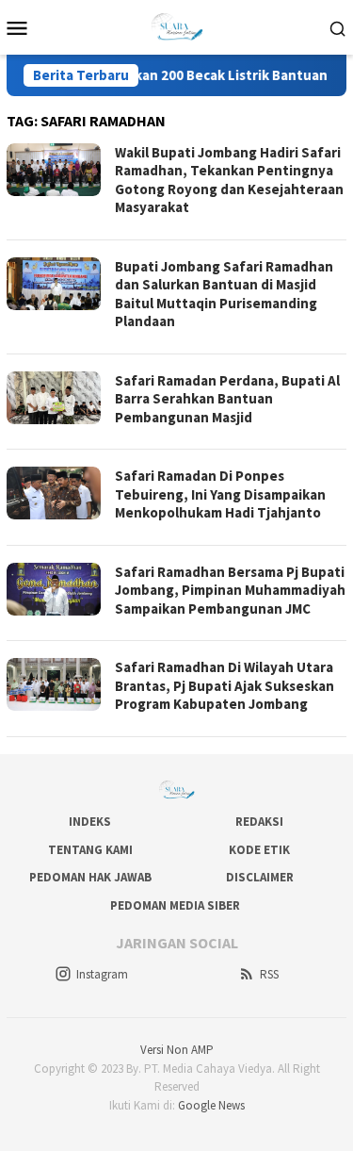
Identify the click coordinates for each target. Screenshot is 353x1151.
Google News (211, 1105)
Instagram (102, 974)
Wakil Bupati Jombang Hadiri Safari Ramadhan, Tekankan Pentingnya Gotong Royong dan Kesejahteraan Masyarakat (229, 180)
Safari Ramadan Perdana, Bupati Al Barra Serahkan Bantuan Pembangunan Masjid (227, 398)
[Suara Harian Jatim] (176, 25)
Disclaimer (260, 877)
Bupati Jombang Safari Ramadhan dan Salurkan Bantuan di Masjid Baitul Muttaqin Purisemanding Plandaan (224, 294)
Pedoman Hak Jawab (90, 877)
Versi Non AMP (177, 1050)
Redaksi (259, 822)
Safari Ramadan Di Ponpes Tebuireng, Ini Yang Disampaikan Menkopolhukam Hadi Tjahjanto (220, 494)
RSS (269, 974)
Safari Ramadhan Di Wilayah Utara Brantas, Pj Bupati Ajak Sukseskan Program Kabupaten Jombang (224, 685)
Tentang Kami (90, 850)
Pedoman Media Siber (175, 905)
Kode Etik (259, 850)
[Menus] (17, 27)
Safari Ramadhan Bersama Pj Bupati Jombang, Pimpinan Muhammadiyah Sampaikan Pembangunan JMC (230, 590)
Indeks (90, 822)
